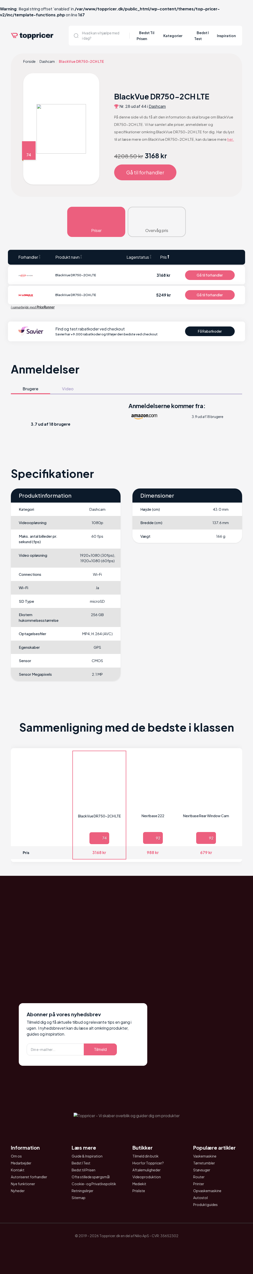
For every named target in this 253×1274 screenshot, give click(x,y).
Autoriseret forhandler (29, 1177)
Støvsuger (201, 1170)
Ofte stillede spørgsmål (91, 1177)
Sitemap (78, 1197)
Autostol (200, 1197)
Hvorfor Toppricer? (148, 1163)
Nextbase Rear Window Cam (206, 815)
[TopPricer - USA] (154, 1247)
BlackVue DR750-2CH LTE (99, 816)
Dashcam (47, 61)
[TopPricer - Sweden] (140, 1247)
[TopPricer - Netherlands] (99, 1247)
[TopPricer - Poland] (113, 1247)
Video (68, 388)
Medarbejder (21, 1163)
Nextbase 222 (153, 815)
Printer (198, 1183)
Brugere (30, 388)
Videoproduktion (146, 1177)
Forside (29, 61)
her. (230, 139)
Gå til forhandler (145, 172)
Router (199, 1177)
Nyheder (18, 1190)
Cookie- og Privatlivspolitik (94, 1183)
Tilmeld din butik (145, 1156)
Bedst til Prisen (83, 1170)
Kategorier (172, 35)
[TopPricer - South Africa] (126, 1247)
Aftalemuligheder (146, 1170)
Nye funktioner (23, 1183)
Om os (16, 1156)
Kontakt (17, 1170)
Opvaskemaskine (207, 1190)
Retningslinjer (82, 1190)
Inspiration (226, 35)
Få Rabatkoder (210, 331)
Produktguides (205, 1204)
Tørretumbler (204, 1163)
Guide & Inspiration (87, 1156)
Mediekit (139, 1183)
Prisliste (138, 1190)
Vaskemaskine (204, 1156)
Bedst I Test (81, 1163)
